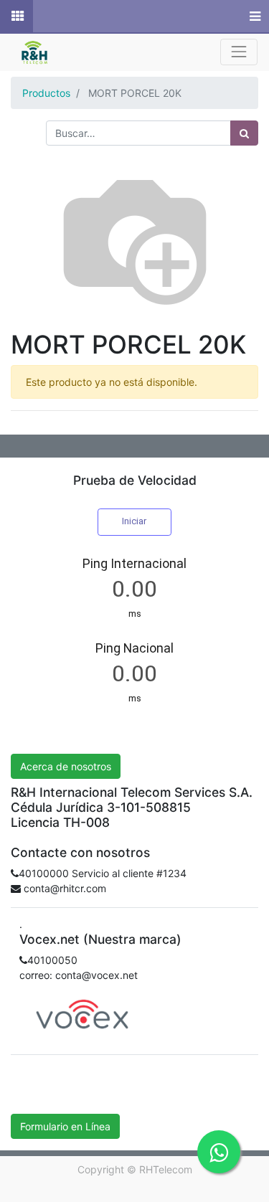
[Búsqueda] (244, 133)
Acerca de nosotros (65, 766)
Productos (46, 93)
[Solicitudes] (16, 16)
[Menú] (253, 16)
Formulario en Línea (65, 1126)
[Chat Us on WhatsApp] (218, 1151)
